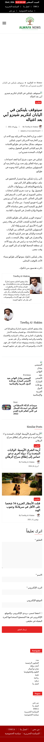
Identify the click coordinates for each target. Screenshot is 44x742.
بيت (37, 659)
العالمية (38, 102)
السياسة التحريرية (12, 6)
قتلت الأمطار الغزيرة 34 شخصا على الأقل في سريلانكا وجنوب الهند (22, 506)
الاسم (39, 574)
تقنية (37, 674)
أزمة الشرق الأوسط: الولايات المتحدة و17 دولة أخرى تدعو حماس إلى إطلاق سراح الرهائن (22, 453)
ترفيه (36, 680)
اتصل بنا (26, 6)
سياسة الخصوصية (26, 11)
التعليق (38, 539)
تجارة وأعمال (33, 668)
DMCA (36, 6)
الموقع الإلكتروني (34, 600)
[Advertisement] (22, 57)
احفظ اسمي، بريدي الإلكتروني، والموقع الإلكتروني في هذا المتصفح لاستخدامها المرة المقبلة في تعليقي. (22, 617)
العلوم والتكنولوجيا (31, 671)
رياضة (36, 677)
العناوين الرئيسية (32, 662)
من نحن (12, 11)
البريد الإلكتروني (34, 587)
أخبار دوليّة (34, 665)
